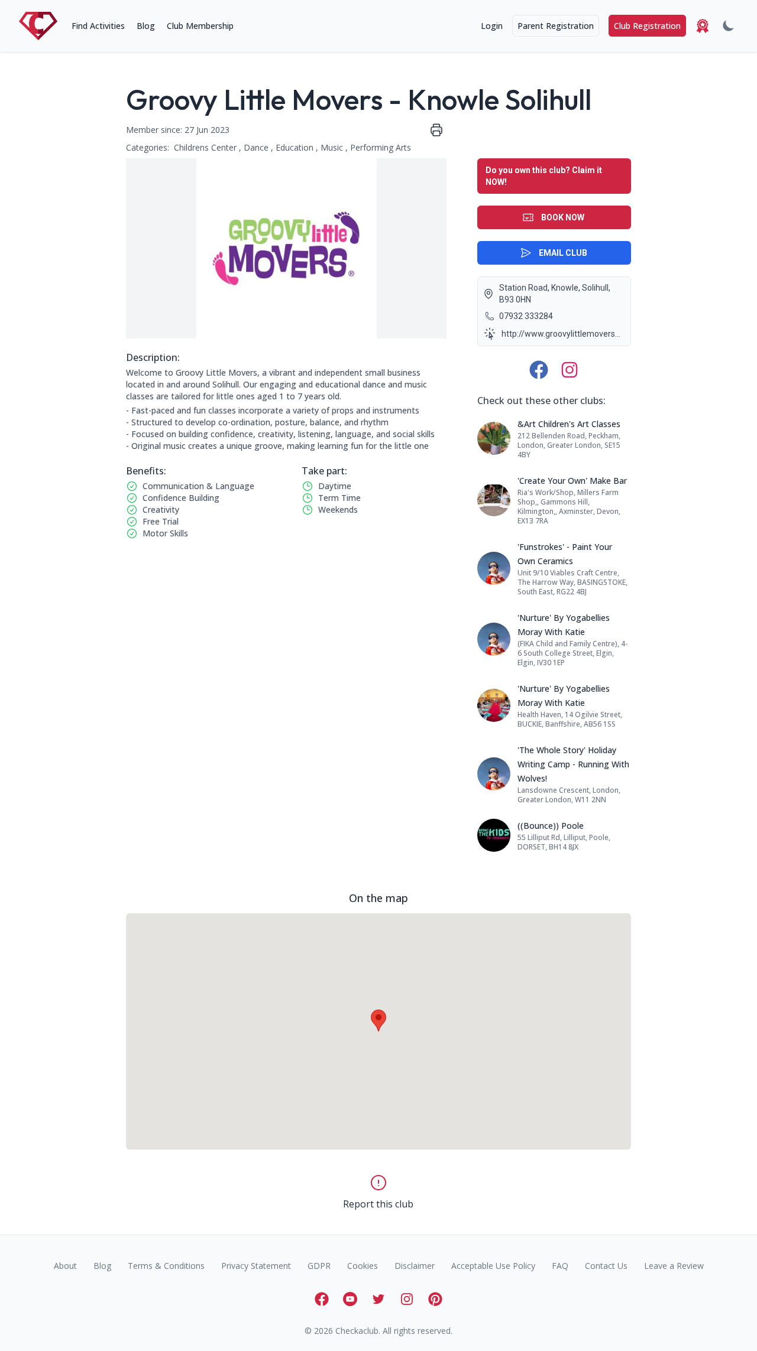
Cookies (362, 1265)
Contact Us (606, 1265)
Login (492, 25)
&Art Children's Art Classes (568, 423)
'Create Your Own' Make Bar (572, 480)
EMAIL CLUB (563, 253)
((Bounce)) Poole (550, 825)
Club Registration (647, 25)
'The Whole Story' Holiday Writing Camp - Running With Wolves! (573, 764)
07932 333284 (526, 316)
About (65, 1265)
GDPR (319, 1265)
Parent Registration (555, 25)
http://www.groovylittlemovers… (561, 333)
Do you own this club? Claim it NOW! (544, 176)
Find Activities (98, 25)
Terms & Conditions (166, 1265)
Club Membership (200, 25)
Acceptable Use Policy (493, 1265)
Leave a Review (674, 1265)
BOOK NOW (562, 217)
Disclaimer (414, 1265)
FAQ (560, 1265)
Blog (146, 25)
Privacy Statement (256, 1265)
